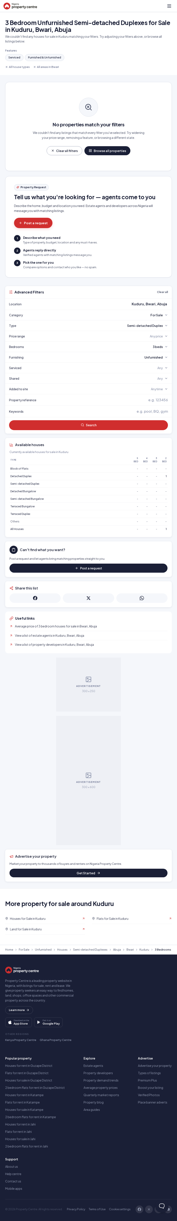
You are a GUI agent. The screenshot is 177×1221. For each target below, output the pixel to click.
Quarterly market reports (101, 1095)
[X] (149, 1209)
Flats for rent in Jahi (18, 1131)
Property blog (94, 1102)
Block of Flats (19, 468)
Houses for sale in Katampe (24, 1109)
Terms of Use (97, 1209)
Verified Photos (149, 1095)
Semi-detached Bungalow (27, 498)
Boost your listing (150, 1087)
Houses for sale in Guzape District (28, 1080)
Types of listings (149, 1073)
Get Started (86, 873)
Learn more (17, 1010)
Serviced (14, 57)
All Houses (17, 529)
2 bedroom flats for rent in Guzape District (35, 1087)
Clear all (162, 292)
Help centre (13, 1174)
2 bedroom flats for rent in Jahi (26, 1146)
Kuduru (144, 949)
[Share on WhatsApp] (142, 598)
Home (9, 949)
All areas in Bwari (48, 67)
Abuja (117, 949)
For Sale (24, 949)
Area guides (92, 1109)
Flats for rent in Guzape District (27, 1073)
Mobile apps (13, 1188)
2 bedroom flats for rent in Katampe (30, 1117)
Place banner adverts (152, 1102)
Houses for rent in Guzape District (28, 1065)
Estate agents (93, 1065)
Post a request (36, 223)
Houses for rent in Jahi (20, 1124)
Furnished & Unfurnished (44, 57)
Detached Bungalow (23, 491)
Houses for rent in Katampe (24, 1095)
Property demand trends (101, 1080)
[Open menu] (169, 6)
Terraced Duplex (20, 514)
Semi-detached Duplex (24, 483)
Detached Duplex (21, 476)
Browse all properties (110, 151)
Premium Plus (147, 1080)
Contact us (13, 1181)
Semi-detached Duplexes (90, 949)
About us (11, 1166)
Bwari (130, 949)
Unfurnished (43, 949)
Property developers (98, 1073)
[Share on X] (88, 598)
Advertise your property (155, 1065)
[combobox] (98, 304)
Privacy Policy (76, 1209)
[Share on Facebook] (35, 598)
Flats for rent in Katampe (22, 1102)
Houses (62, 949)
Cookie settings (120, 1209)
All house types (19, 67)
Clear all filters (67, 151)
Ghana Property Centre (55, 1040)
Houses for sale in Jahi (20, 1139)
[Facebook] (139, 1209)
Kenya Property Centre (20, 1040)
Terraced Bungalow (22, 506)
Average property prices (101, 1087)
